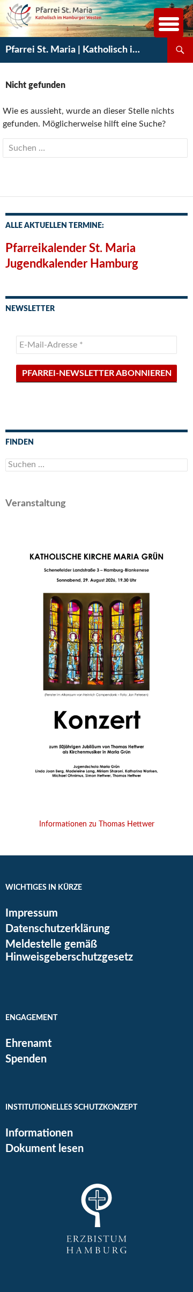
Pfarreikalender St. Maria (70, 248)
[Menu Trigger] (168, 23)
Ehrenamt (28, 1043)
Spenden (26, 1059)
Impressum (31, 913)
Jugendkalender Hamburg (71, 264)
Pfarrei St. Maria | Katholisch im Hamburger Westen (76, 50)
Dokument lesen (44, 1148)
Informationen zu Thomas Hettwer (96, 824)
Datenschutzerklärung (57, 929)
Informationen (39, 1133)
